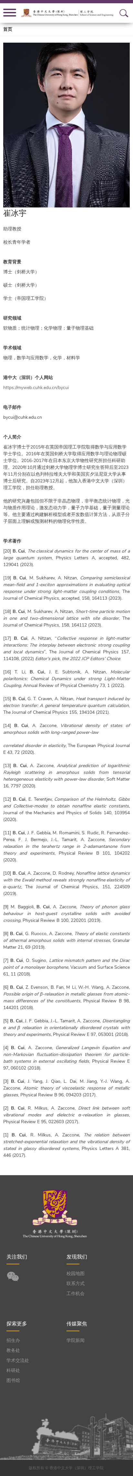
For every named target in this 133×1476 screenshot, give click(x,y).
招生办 (13, 1340)
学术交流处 (17, 1360)
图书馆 (13, 1380)
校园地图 (75, 1273)
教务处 (13, 1350)
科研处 (13, 1370)
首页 (7, 29)
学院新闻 (75, 1340)
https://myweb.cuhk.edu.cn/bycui (36, 388)
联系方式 (75, 1284)
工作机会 (75, 1294)
